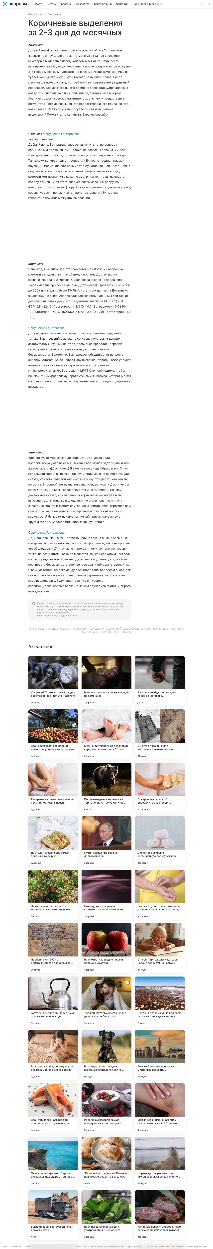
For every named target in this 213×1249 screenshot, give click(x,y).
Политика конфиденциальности (191, 1246)
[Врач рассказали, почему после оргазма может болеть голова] (53, 1055)
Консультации (35, 14)
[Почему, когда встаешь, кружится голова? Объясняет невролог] (106, 895)
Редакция (81, 1246)
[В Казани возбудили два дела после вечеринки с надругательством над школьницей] (160, 681)
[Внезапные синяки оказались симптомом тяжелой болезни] (160, 1108)
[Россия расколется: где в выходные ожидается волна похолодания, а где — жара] (106, 1055)
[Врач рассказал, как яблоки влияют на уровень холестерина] (53, 734)
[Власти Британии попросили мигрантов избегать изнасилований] (160, 1055)
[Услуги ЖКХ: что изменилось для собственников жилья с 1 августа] (53, 681)
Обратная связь (134, 1246)
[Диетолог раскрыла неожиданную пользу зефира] (160, 841)
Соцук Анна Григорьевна (61, 134)
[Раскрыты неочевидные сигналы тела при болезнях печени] (53, 788)
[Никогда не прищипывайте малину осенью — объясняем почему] (53, 895)
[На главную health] (18, 4)
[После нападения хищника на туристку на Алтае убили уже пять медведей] (106, 788)
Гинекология (54, 14)
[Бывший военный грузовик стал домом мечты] (53, 1215)
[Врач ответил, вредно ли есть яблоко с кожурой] (106, 948)
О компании (15, 1246)
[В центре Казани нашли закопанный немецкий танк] (160, 734)
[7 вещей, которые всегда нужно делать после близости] (106, 1002)
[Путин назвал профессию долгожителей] (106, 841)
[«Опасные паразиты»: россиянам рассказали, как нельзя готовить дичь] (160, 1215)
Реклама (28, 1246)
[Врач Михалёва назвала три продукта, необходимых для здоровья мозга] (53, 1108)
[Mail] (5, 4)
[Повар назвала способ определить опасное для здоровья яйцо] (160, 788)
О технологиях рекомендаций (159, 1246)
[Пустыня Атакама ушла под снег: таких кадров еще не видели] (160, 1002)
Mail (5, 1246)
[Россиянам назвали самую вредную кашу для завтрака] (106, 1108)
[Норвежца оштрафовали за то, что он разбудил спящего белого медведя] (160, 1162)
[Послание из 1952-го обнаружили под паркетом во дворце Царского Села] (53, 948)
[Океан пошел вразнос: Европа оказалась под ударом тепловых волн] (53, 1162)
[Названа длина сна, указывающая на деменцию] (106, 681)
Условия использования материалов (106, 1246)
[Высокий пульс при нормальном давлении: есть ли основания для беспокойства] (160, 895)
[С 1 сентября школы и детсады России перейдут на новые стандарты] (160, 948)
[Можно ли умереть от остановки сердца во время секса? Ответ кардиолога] (106, 734)
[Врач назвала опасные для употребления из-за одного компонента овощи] (106, 1215)
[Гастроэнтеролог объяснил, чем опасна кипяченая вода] (53, 1002)
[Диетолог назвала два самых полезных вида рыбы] (53, 841)
